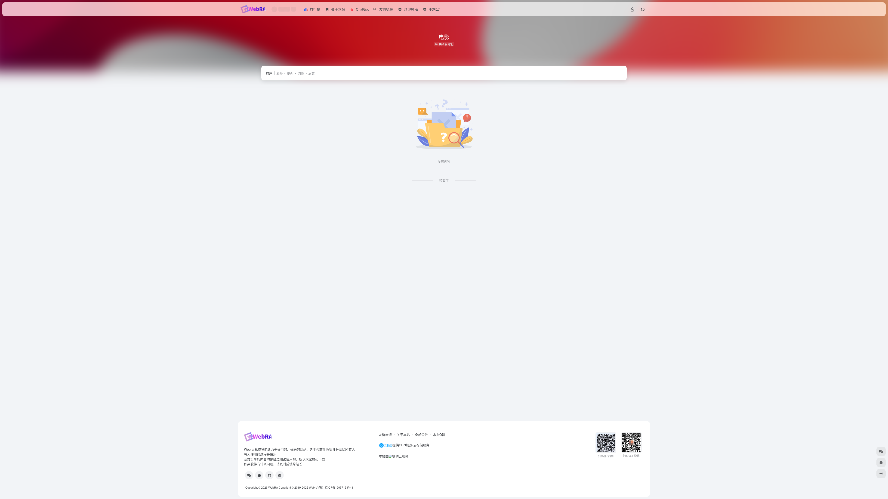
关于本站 (403, 434)
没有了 (444, 180)
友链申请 (385, 434)
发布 (279, 73)
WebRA (273, 487)
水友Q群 (439, 434)
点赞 (311, 73)
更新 (290, 73)
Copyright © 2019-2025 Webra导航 (302, 487)
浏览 (301, 73)
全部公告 (421, 434)
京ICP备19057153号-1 (339, 487)
